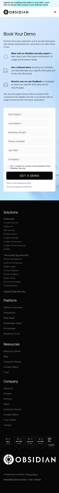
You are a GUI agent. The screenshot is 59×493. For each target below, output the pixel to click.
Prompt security (10, 234)
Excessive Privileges (12, 282)
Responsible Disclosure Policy (15, 479)
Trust (6, 372)
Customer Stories (12, 361)
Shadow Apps (9, 266)
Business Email (17, 132)
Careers (8, 393)
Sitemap (37, 479)
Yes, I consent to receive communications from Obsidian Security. (30, 167)
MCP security (9, 230)
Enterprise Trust (11, 333)
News (6, 404)
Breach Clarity (9, 278)
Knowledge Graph (13, 323)
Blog (6, 356)
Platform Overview (13, 307)
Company (14, 159)
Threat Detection (11, 285)
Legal (30, 479)
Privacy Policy (31, 474)
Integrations (10, 312)
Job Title (13, 150)
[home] (16, 12)
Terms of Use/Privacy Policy (21, 183)
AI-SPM (7, 249)
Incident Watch (11, 367)
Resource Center (12, 351)
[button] (55, 12)
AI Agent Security (11, 223)
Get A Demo (29, 175)
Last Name (14, 123)
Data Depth (9, 318)
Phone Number (16, 141)
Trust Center (10, 419)
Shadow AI (8, 226)
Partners (8, 398)
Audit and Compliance (13, 263)
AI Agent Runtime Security (15, 245)
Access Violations (11, 274)
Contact (8, 425)
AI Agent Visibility (11, 238)
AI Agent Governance (13, 241)
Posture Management (13, 259)
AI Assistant (9, 328)
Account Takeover (11, 270)
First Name (15, 114)
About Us (8, 388)
